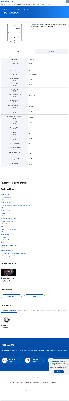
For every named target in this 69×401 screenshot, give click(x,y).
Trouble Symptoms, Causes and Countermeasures (14, 253)
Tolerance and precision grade (9, 218)
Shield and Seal (6, 210)
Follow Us (33, 377)
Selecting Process (6, 202)
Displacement (5, 234)
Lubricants (4, 247)
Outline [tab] (17, 51)
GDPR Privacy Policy (54, 382)
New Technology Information (9, 256)
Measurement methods (7, 221)
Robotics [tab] (26, 310)
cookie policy (58, 369)
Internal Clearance (6, 223)
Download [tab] (51, 51)
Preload (4, 231)
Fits (3, 226)
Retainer (4, 213)
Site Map (12, 382)
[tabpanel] (34, 113)
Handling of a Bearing (7, 250)
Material (4, 207)
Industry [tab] (33, 310)
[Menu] (67, 1)
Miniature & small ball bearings (29, 4)
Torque (4, 237)
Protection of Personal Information (32, 382)
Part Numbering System (8, 199)
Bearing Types (5, 194)
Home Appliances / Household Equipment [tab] (46, 310)
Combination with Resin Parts (9, 245)
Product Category (13, 4)
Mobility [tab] (20, 310)
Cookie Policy (45, 382)
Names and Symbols (7, 197)
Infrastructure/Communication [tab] (9, 310)
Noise (3, 242)
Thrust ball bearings (40, 4)
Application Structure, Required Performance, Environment (16, 205)
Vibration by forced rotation (8, 239)
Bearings (20, 4)
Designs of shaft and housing (9, 229)
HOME (2, 4)
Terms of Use (19, 382)
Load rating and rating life (8, 215)
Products (6, 4)
